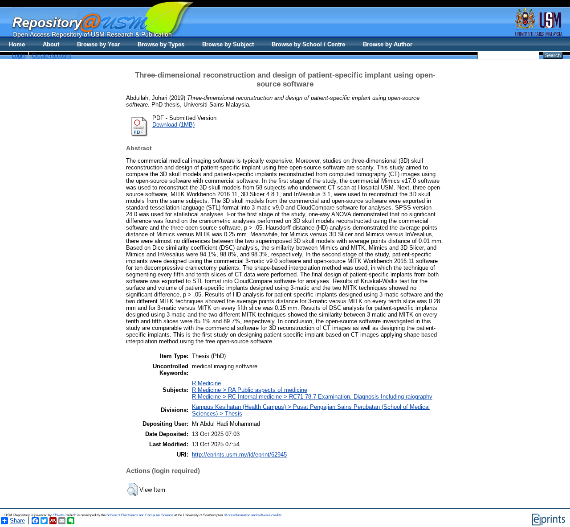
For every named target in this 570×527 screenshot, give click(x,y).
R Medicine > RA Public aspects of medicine (249, 390)
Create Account (51, 55)
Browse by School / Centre (308, 44)
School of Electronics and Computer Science (139, 515)
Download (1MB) (173, 124)
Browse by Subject (228, 44)
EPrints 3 (59, 515)
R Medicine (206, 383)
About (51, 44)
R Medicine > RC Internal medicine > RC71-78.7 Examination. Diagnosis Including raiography (312, 396)
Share (17, 520)
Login (18, 55)
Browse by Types (161, 44)
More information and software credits (252, 515)
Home (17, 44)
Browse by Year (98, 44)
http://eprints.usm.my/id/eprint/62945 (239, 454)
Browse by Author (387, 44)
